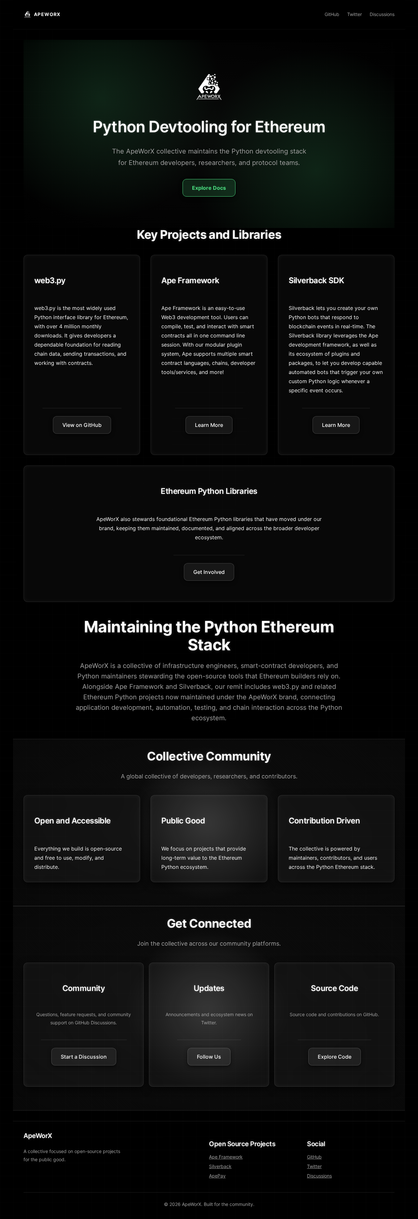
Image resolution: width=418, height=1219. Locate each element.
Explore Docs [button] (209, 188)
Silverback (220, 1166)
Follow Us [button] (209, 1056)
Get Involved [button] (209, 572)
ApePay (217, 1175)
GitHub (332, 14)
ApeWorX (47, 14)
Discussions (382, 14)
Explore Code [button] (334, 1056)
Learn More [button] (209, 425)
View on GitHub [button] (82, 425)
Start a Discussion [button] (84, 1056)
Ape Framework (226, 1157)
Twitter (354, 14)
